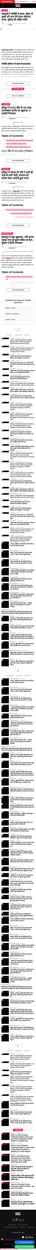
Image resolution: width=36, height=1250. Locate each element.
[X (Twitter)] (16, 1219)
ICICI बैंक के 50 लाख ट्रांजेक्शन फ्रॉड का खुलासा (19, 140)
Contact (23, 1227)
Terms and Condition (11, 1227)
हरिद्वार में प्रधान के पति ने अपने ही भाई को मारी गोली (19, 209)
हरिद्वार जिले (16, 191)
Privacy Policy (23, 1225)
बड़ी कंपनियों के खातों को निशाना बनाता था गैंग (18, 146)
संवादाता (10, 25)
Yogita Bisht (12, 118)
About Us (31, 1227)
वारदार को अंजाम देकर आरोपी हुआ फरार (21, 213)
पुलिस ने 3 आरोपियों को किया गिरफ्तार (16, 143)
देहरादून (8, 258)
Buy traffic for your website (9, 1249)
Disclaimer (12, 1225)
